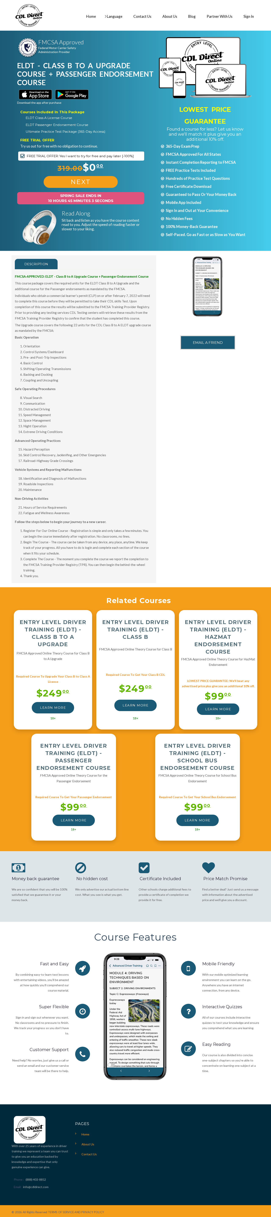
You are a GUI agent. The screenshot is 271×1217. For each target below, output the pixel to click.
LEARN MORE (53, 708)
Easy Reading (216, 1044)
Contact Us (89, 1154)
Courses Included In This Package (52, 112)
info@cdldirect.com (35, 1187)
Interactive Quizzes (222, 1006)
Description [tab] (36, 264)
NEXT (81, 182)
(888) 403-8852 (36, 1179)
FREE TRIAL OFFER (37, 140)
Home (85, 1134)
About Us (88, 1144)
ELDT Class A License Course (49, 118)
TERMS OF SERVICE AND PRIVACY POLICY (76, 1212)
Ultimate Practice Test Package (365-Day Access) (65, 132)
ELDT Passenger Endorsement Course (57, 125)
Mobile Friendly (218, 963)
